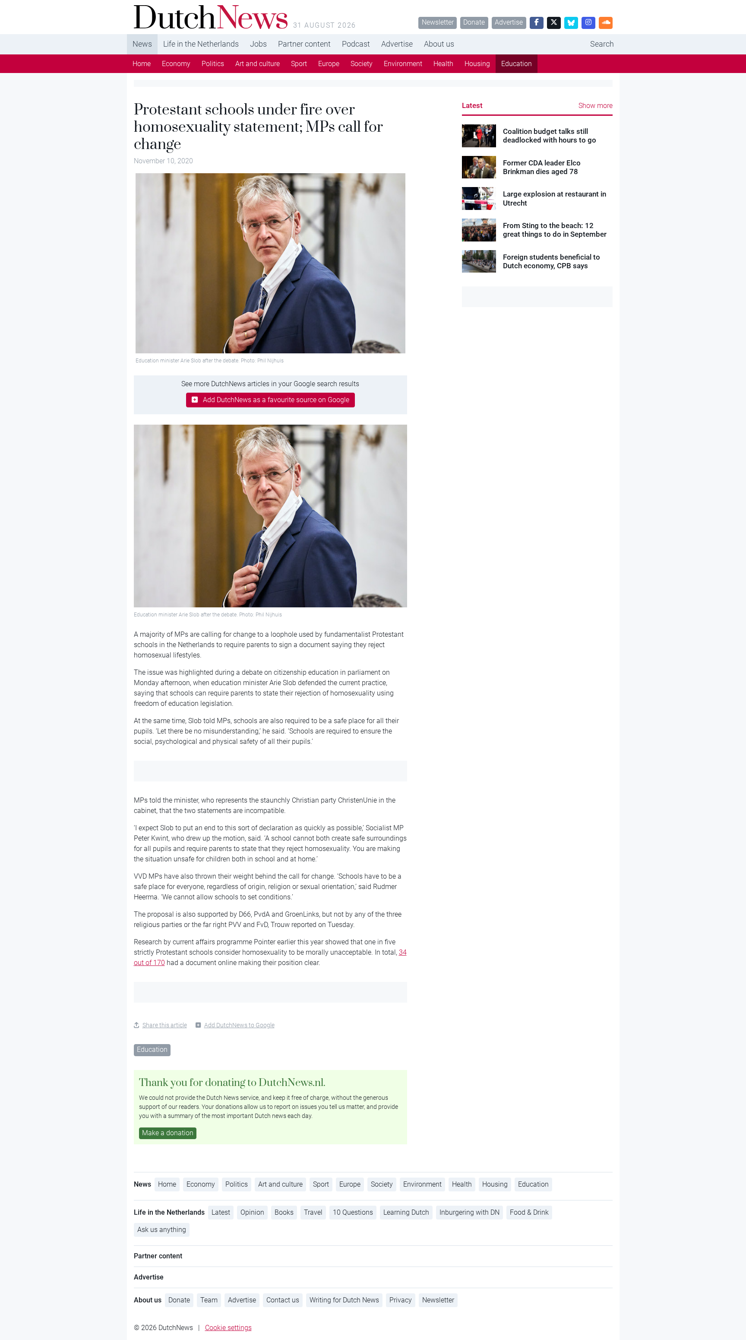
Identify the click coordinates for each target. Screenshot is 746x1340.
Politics (213, 64)
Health (443, 64)
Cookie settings (228, 1328)
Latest (472, 105)
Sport (299, 64)
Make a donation (167, 1133)
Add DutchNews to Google (239, 1025)
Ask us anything (161, 1230)
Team (209, 1300)
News (142, 43)
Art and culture (257, 64)
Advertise (509, 22)
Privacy (400, 1300)
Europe (328, 64)
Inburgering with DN (469, 1212)
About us (439, 43)
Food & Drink (529, 1212)
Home (142, 64)
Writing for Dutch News (344, 1300)
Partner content (304, 43)
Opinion (252, 1212)
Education (516, 64)
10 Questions (353, 1212)
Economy (176, 64)
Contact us (282, 1300)
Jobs (258, 43)
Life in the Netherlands (201, 43)
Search (602, 43)
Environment (403, 64)
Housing (477, 64)
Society (362, 64)
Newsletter (438, 22)
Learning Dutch (406, 1212)
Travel (313, 1212)
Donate (474, 22)
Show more (595, 106)
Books (284, 1212)
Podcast (356, 43)
